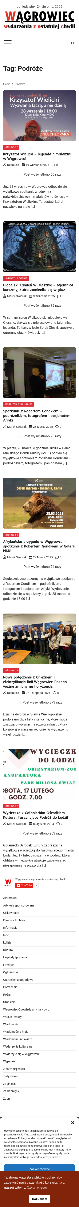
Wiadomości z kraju (15, 1031)
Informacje (11, 147)
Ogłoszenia (10, 972)
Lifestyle (8, 965)
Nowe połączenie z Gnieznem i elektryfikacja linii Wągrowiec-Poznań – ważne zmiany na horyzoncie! (36, 681)
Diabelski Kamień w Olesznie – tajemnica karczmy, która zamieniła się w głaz (38, 287)
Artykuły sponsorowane (18, 905)
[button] (73, 1123)
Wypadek (9, 1061)
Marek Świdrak (17, 296)
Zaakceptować (39, 1169)
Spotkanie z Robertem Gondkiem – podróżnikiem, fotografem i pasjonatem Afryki (37, 415)
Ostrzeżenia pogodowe (18, 979)
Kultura (8, 950)
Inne (6, 935)
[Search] (73, 43)
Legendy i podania (16, 278)
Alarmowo (10, 898)
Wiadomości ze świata (17, 1039)
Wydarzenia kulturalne (18, 404)
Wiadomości (11, 1024)
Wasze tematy (12, 1016)
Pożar (7, 994)
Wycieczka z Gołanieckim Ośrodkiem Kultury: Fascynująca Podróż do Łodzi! (35, 814)
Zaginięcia (9, 1083)
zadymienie (10, 1076)
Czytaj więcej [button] (37, 1187)
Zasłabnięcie (11, 1091)
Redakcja (13, 165)
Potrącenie (10, 987)
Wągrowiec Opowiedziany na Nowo (26, 1009)
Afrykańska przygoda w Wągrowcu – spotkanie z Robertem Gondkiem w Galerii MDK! (39, 546)
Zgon (6, 1098)
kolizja (7, 942)
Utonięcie (9, 1002)
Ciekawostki (11, 912)
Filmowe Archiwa (14, 920)
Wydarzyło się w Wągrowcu (21, 1054)
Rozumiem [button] (39, 1199)
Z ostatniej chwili (14, 1069)
